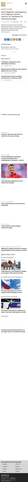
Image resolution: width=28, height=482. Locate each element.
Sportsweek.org (5, 475)
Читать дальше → (6, 32)
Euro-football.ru (15, 22)
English (5, 464)
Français (5, 466)
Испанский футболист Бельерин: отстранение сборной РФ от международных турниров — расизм (12, 158)
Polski (4, 471)
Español (17, 466)
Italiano (5, 469)
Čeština (17, 471)
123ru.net (12, 478)
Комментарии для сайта (10, 49)
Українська (18, 469)
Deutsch (17, 464)
